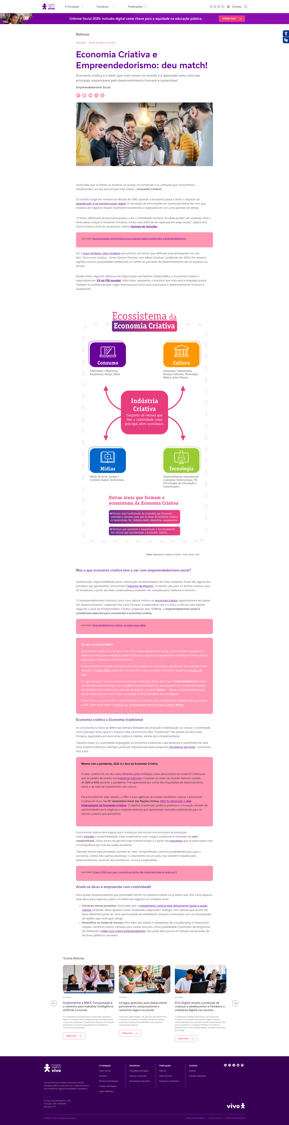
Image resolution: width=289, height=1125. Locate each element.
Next (235, 1003)
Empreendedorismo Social (93, 87)
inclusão (89, 836)
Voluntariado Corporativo (139, 1081)
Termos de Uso (215, 1118)
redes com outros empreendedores (123, 931)
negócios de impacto (140, 586)
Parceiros (103, 1076)
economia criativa (166, 600)
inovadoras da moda (182, 747)
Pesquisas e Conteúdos (169, 1081)
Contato (236, 6)
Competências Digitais (139, 1071)
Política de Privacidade (235, 1118)
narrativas (176, 841)
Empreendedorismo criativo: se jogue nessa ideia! (119, 625)
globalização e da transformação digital (101, 203)
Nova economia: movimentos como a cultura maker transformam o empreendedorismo (139, 238)
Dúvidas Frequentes (197, 1076)
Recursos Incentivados (108, 1081)
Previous (54, 1003)
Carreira (192, 1071)
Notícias (162, 1071)
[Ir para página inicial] (48, 6)
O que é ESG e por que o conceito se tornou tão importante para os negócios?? (135, 872)
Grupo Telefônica (106, 1091)
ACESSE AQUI (229, 18)
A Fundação (72, 6)
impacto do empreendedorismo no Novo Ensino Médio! (148, 705)
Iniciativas (103, 6)
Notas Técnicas (165, 1076)
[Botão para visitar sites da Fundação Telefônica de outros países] (228, 6)
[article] (144, 555)
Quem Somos (105, 1071)
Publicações (135, 6)
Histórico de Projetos (108, 1086)
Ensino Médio (103, 670)
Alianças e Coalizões (138, 1076)
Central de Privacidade (195, 1118)
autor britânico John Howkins (101, 253)
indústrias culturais (129, 778)
